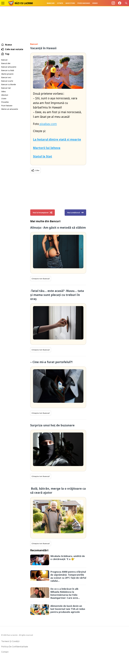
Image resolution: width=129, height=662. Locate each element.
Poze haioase (83, 3)
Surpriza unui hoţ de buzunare (52, 425)
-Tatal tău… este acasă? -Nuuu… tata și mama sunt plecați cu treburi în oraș (57, 295)
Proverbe (5, 102)
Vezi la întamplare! (41, 212)
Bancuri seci (6, 77)
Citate (60, 3)
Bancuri (51, 3)
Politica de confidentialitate (14, 646)
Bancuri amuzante (8, 67)
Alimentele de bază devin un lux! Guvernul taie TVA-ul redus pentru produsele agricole (67, 608)
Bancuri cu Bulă (7, 70)
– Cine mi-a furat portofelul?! (51, 362)
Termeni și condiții (10, 641)
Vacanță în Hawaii (43, 48)
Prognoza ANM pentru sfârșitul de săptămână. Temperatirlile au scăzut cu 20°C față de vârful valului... (68, 576)
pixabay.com (48, 124)
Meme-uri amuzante (9, 109)
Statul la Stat (42, 156)
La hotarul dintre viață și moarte (57, 139)
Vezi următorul (73, 212)
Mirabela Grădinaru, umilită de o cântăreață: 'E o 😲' (67, 558)
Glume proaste (7, 74)
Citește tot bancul (41, 278)
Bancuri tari (6, 88)
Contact (4, 651)
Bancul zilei (5, 63)
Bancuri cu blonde (8, 84)
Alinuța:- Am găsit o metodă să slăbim (58, 227)
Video (95, 3)
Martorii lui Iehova (46, 148)
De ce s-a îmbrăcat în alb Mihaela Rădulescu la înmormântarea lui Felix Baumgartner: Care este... (65, 593)
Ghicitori (70, 3)
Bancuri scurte (7, 81)
